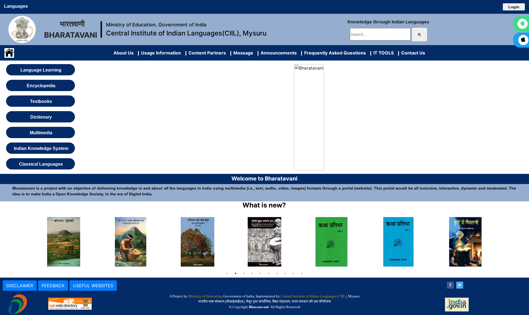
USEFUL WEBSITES (93, 285)
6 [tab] (268, 273)
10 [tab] (301, 273)
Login (513, 7)
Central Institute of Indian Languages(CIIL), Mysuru (186, 33)
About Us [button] (124, 53)
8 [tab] (285, 273)
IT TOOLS (382, 53)
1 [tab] (227, 273)
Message (242, 53)
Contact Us (412, 53)
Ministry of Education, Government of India (156, 25)
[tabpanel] (64, 242)
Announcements (277, 53)
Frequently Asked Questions (334, 53)
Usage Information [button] (160, 53)
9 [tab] (293, 273)
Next (503, 242)
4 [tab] (252, 273)
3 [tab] (244, 273)
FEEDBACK (53, 285)
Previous (26, 242)
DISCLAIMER (19, 285)
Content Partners (206, 53)
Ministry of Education (205, 296)
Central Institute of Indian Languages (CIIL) (313, 296)
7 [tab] (277, 273)
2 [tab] (235, 273)
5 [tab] (260, 273)
